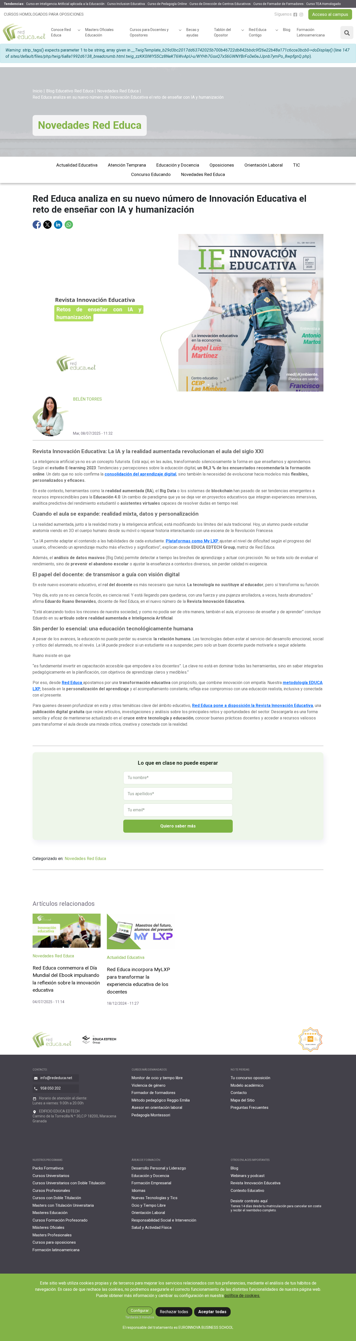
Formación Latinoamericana (311, 32)
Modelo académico (247, 1085)
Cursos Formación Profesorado (60, 1220)
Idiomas (138, 1190)
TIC (296, 165)
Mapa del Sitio (243, 1100)
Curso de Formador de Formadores (278, 4)
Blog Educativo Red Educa (70, 90)
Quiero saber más (178, 826)
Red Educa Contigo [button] (257, 32)
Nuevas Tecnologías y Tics (154, 1197)
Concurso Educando (151, 174)
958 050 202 (50, 1088)
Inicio (37, 90)
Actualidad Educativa (76, 165)
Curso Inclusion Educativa (126, 4)
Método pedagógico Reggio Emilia (161, 1100)
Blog (286, 30)
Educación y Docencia (177, 165)
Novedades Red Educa (118, 90)
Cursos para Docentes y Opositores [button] (149, 32)
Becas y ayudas (192, 32)
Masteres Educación (50, 1212)
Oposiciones (222, 165)
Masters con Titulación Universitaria (63, 1205)
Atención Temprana (127, 165)
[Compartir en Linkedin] (58, 224)
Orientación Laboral (263, 165)
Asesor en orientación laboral (157, 1107)
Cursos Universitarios (51, 1175)
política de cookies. (242, 1295)
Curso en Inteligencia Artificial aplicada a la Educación (65, 4)
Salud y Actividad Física (151, 1227)
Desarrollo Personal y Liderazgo (159, 1168)
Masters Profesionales (52, 1235)
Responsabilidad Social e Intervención (164, 1220)
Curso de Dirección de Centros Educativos (220, 4)
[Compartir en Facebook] (37, 224)
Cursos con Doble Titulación (57, 1197)
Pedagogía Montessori (151, 1115)
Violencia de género (148, 1085)
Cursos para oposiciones (54, 1242)
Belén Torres (87, 399)
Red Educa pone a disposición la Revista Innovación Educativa (252, 705)
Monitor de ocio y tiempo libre (157, 1078)
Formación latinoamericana (56, 1250)
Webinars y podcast (248, 1175)
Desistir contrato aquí (249, 1201)
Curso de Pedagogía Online (167, 4)
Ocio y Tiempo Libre (149, 1205)
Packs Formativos (48, 1168)
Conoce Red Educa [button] (61, 32)
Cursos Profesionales (51, 1190)
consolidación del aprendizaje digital (140, 474)
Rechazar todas (174, 1311)
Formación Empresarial (151, 1183)
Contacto (239, 1092)
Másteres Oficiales (48, 1227)
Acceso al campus (330, 14)
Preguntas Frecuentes (249, 1107)
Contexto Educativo (247, 1190)
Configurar (140, 1310)
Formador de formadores (153, 1092)
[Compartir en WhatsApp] (69, 224)
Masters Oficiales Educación (99, 32)
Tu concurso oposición (250, 1078)
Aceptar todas (212, 1311)
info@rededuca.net (56, 1078)
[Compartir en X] (48, 224)
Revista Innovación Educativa (255, 1183)
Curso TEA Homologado (323, 4)
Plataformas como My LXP (192, 541)
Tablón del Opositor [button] (222, 32)
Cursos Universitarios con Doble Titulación (69, 1183)
